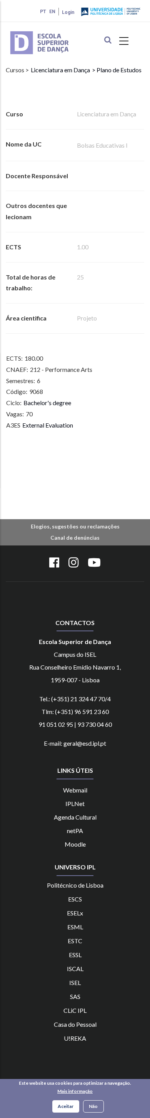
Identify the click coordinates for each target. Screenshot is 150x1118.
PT (43, 11)
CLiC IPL (75, 1010)
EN (52, 11)
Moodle (75, 844)
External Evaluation (47, 425)
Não (93, 1106)
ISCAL (75, 968)
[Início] (50, 32)
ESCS (75, 899)
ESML (75, 927)
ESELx (75, 913)
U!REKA (75, 1038)
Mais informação (75, 1091)
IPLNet (75, 803)
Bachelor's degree (47, 402)
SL (78, 954)
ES (72, 954)
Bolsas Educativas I (102, 145)
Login (68, 12)
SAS (75, 996)
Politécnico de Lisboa (75, 885)
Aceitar (65, 1106)
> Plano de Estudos (117, 69)
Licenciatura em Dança (60, 69)
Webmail (75, 790)
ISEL (75, 982)
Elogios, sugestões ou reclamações (75, 526)
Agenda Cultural (75, 817)
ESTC (75, 940)
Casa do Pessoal (75, 1024)
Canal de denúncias (75, 537)
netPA (75, 830)
